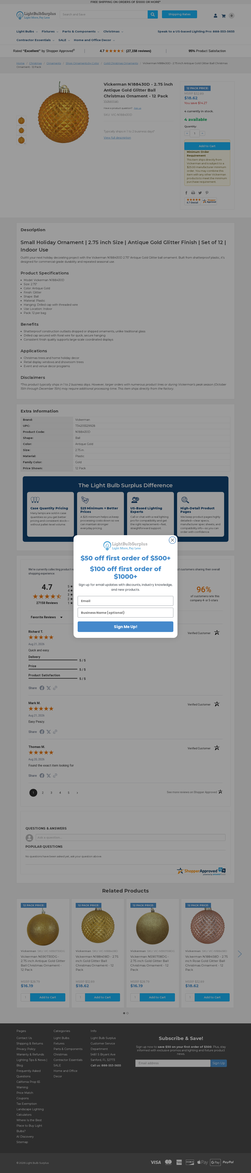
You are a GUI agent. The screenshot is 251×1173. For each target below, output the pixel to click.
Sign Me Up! (125, 626)
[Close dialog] (172, 540)
